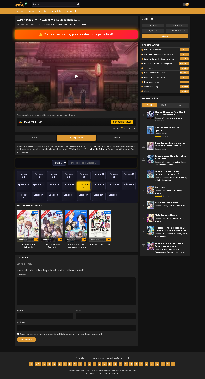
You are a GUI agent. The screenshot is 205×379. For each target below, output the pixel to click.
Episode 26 (24, 175)
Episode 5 (99, 194)
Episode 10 (24, 196)
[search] (78, 4)
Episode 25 (39, 175)
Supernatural (160, 121)
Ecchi (178, 178)
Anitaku (97, 146)
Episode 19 (129, 174)
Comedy (170, 162)
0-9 (38, 364)
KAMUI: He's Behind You (166, 202)
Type (152, 30)
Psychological (160, 252)
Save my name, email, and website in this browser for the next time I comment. (61, 334)
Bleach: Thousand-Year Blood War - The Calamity (170, 113)
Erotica (164, 134)
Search (166, 36)
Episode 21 (98, 174)
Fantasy (178, 162)
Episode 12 (113, 184)
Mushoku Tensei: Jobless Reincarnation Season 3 (167, 173)
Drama (172, 178)
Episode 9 (39, 194)
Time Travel (179, 252)
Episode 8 (53, 194)
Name (21, 310)
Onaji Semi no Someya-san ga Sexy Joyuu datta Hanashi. (170, 144)
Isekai (183, 162)
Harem (181, 218)
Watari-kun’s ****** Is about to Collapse (68, 24)
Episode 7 (68, 194)
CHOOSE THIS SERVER (122, 122)
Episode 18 (23, 184)
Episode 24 (54, 175)
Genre (152, 25)
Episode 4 (114, 194)
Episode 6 (84, 194)
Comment (23, 274)
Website (21, 322)
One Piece (160, 187)
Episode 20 (114, 175)
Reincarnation (160, 165)
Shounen (179, 118)
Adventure (171, 118)
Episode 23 (69, 175)
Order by (176, 30)
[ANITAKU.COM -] (21, 5)
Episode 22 (84, 175)
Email (79, 310)
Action (164, 118)
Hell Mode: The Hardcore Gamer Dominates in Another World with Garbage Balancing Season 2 (171, 231)
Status (176, 25)
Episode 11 (129, 184)
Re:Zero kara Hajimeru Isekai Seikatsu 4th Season (169, 244)
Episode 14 (83, 186)
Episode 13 (98, 184)
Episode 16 (53, 184)
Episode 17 (38, 184)
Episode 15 (68, 184)
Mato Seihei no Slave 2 (166, 215)
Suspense (171, 252)
